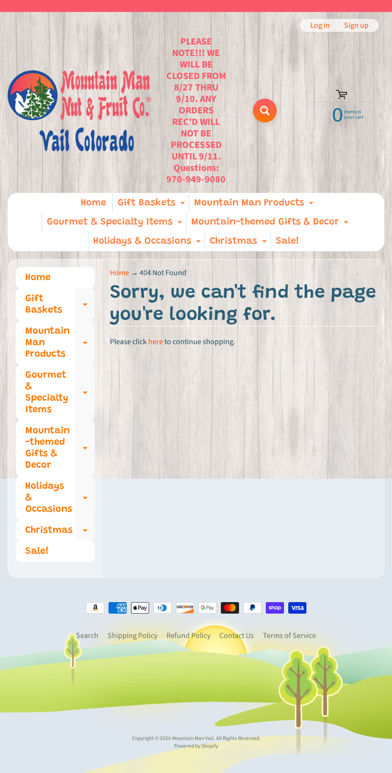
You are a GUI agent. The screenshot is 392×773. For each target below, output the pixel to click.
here (155, 341)
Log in (320, 25)
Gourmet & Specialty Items (116, 224)
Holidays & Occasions (148, 243)
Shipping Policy (132, 635)
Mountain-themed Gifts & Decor (271, 224)
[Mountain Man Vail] (79, 110)
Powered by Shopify (196, 746)
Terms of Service (289, 635)
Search (87, 635)
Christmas (239, 243)
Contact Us (236, 635)
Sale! (287, 241)
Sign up (356, 25)
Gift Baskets (152, 205)
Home (93, 203)
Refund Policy (188, 635)
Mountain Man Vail (193, 738)
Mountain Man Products (255, 205)
